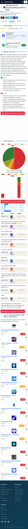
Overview (4, 21)
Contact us (3, 514)
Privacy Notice (4, 518)
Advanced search (19, 489)
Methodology (4, 509)
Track (24, 35)
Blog (2, 512)
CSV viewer (17, 496)
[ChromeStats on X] (8, 521)
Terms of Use (4, 516)
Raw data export (4, 500)
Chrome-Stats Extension (6, 489)
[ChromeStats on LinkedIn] (2, 521)
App (12, 11)
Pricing (16, 487)
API (1, 496)
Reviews (12, 21)
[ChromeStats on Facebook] (5, 521)
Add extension (18, 498)
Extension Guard (4, 491)
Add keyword (18, 500)
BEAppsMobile (5, 11)
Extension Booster (5, 493)
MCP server (3, 498)
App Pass (3, 487)
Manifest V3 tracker (19, 493)
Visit (24, 45)
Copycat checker (19, 491)
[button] (2, 2)
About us (3, 507)
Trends (19, 21)
